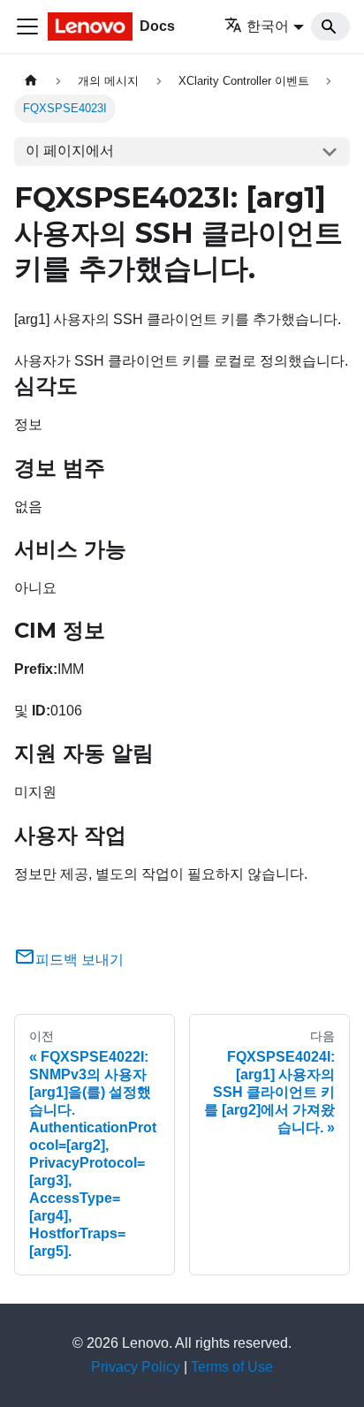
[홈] (31, 81)
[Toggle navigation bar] (27, 26)
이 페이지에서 (70, 150)
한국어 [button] (267, 26)
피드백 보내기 (79, 959)
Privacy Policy (135, 1366)
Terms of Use (232, 1366)
